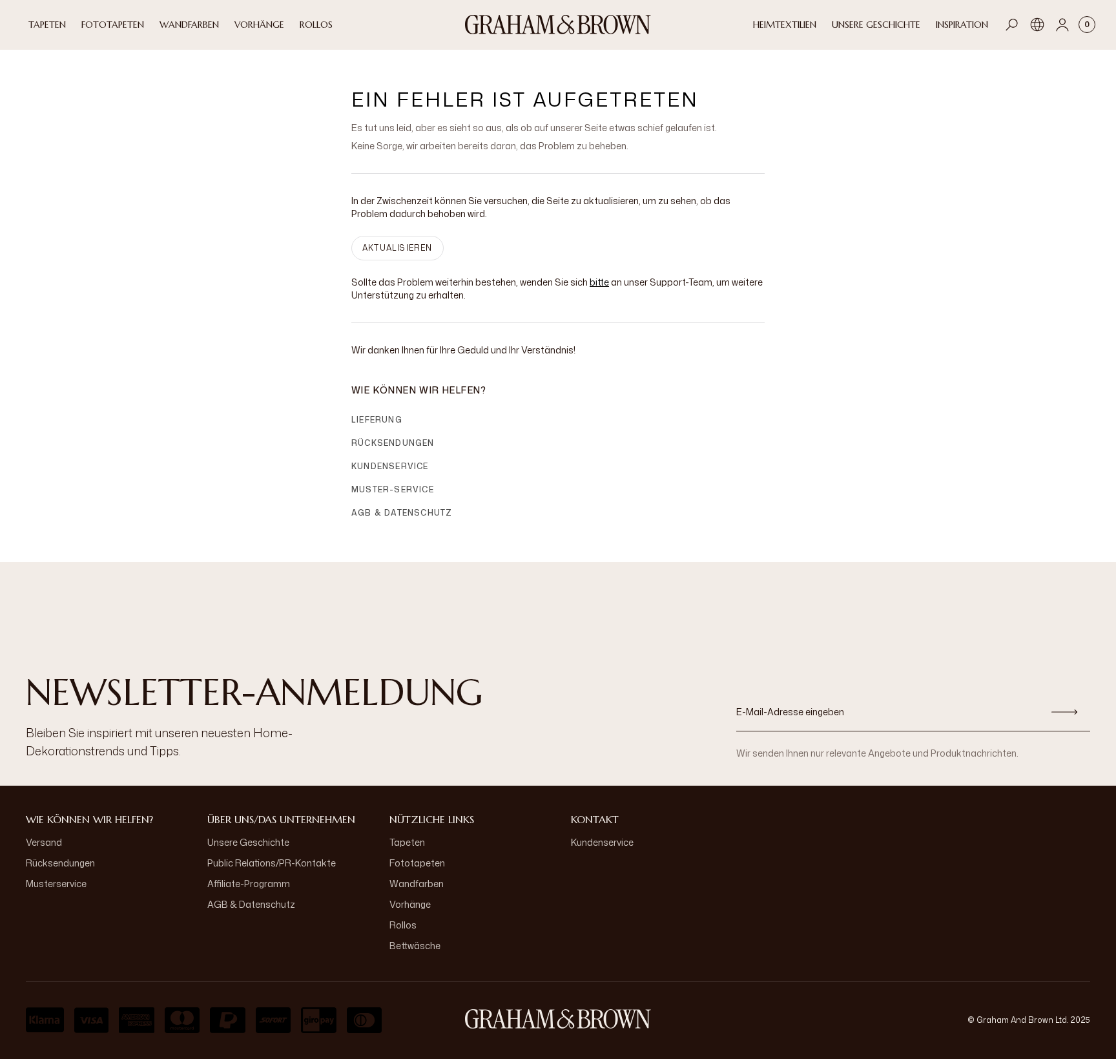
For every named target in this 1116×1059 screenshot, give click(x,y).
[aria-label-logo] (558, 1019)
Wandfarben (416, 883)
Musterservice (56, 883)
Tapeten (407, 842)
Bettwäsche (414, 945)
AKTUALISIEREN (397, 247)
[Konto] (1062, 24)
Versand (44, 842)
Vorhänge (410, 904)
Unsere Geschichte (248, 842)
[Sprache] (1037, 25)
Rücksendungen (393, 442)
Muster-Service (392, 489)
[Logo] (558, 24)
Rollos (403, 925)
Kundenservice (390, 466)
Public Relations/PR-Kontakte (271, 863)
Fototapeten (417, 863)
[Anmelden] (1064, 712)
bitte (599, 282)
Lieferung (376, 419)
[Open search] (1012, 24)
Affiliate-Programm (248, 883)
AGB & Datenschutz (401, 512)
